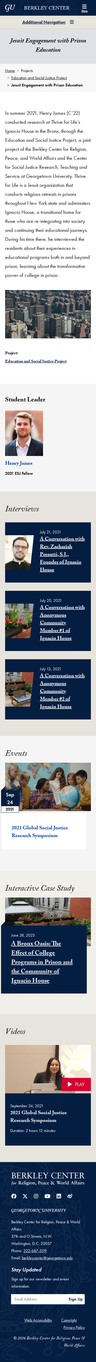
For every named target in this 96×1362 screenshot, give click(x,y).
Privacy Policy (74, 1327)
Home (10, 70)
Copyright (69, 1320)
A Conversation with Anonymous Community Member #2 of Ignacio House (62, 692)
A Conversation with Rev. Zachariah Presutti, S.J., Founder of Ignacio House (62, 555)
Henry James (19, 464)
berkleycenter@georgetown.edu (47, 1258)
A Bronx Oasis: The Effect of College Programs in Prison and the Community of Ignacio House (42, 963)
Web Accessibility (38, 1320)
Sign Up (76, 1299)
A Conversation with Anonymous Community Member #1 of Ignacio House (62, 623)
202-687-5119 (35, 1250)
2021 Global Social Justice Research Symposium (40, 832)
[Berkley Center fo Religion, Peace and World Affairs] (48, 1178)
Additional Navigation (44, 22)
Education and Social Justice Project (39, 78)
